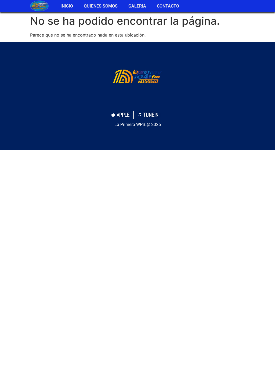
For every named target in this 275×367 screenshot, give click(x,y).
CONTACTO (168, 6)
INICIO (66, 6)
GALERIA (137, 6)
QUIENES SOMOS (101, 6)
